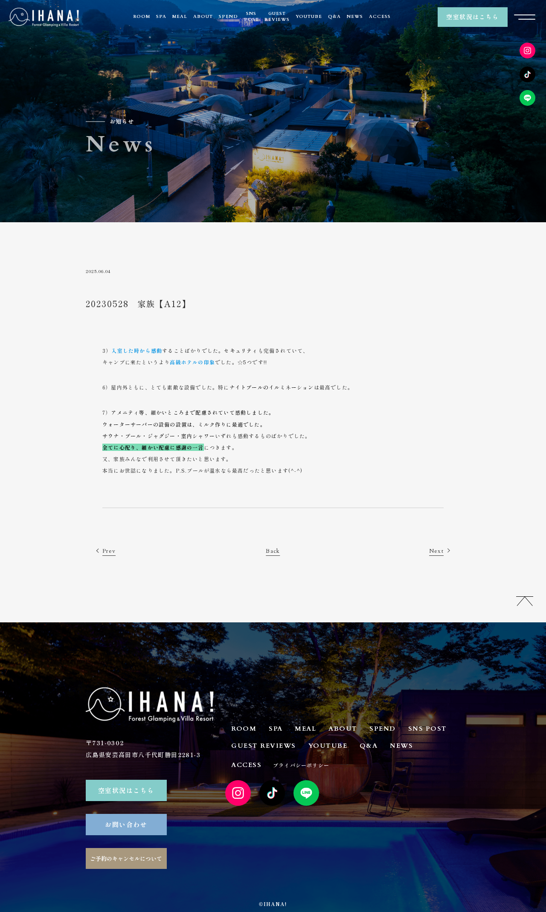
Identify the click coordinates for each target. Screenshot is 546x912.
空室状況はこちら (472, 16)
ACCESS (380, 17)
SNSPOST (251, 17)
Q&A (334, 17)
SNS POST (427, 728)
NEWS (355, 17)
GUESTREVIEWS (277, 17)
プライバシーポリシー (301, 765)
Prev (109, 551)
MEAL (179, 17)
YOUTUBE (309, 17)
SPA (161, 17)
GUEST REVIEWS (263, 745)
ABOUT (203, 17)
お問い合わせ (126, 824)
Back (273, 551)
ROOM (142, 17)
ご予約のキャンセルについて (126, 858)
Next (436, 551)
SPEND (228, 17)
